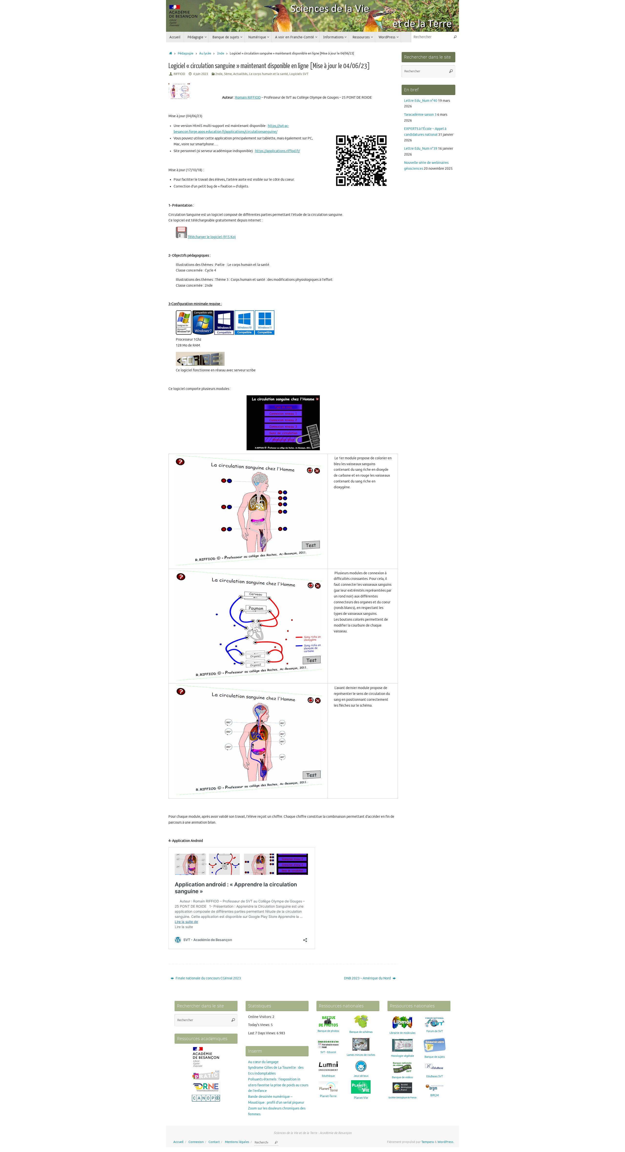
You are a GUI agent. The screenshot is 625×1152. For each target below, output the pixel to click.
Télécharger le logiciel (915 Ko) (212, 237)
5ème (228, 74)
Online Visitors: (260, 1017)
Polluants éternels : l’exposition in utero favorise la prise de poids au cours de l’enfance (278, 1085)
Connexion (196, 1142)
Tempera (427, 1142)
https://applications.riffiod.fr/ (277, 151)
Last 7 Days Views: (262, 1033)
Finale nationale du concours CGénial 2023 (208, 978)
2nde (220, 53)
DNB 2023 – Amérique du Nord (368, 978)
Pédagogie (185, 53)
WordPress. (446, 1142)
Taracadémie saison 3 (420, 115)
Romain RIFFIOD (248, 97)
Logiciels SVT (298, 74)
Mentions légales (237, 1142)
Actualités (240, 74)
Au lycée (205, 53)
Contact (214, 1142)
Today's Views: (259, 1025)
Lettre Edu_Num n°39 (420, 149)
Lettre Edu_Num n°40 (420, 101)
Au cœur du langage (263, 1062)
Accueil (178, 1142)
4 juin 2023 (200, 74)
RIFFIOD (179, 74)
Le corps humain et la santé (268, 74)
